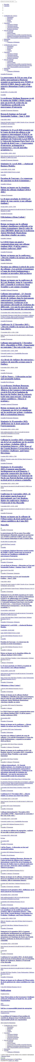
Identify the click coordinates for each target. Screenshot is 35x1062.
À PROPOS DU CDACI (10, 15)
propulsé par (4, 1059)
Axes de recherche (8, 30)
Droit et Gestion (11, 33)
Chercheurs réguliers (12, 24)
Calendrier (6, 6)
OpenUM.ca (18, 1059)
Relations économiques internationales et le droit (19, 36)
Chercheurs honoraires (13, 27)
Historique (10, 18)
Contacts (9, 21)
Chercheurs (7, 23)
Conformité (10, 32)
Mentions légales (5, 1056)
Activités (6, 40)
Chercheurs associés (12, 26)
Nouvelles (6, 4)
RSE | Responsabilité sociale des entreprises (18, 37)
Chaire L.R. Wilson (13, 1060)
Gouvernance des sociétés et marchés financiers (19, 35)
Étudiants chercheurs (12, 29)
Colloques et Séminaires (13, 42)
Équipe (9, 20)
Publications (7, 39)
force (10, 1059)
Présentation (10, 17)
